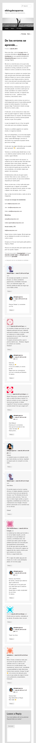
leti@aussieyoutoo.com (13, 203)
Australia (7, 255)
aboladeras (10, 655)
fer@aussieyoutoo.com (11, 230)
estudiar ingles (14, 255)
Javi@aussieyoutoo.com (14, 207)
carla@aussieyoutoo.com (15, 211)
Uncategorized (21, 253)
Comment (10, 726)
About (12, 28)
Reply (10, 291)
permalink (14, 256)
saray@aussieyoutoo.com (12, 219)
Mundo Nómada (22, 54)
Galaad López (10, 273)
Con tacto (19, 28)
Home (6, 28)
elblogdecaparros (14, 10)
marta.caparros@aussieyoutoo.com (14, 223)
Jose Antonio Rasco (12, 528)
